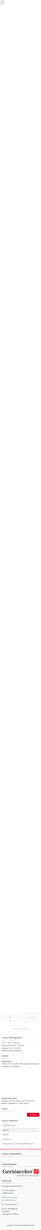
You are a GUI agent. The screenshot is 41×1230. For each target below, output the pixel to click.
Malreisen (5, 1134)
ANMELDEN (32, 1017)
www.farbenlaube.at (8, 1200)
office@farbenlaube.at (9, 1197)
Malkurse (5, 1130)
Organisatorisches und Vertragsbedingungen (17, 1144)
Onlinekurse (6, 1139)
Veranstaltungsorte (8, 1125)
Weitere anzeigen (20, 1029)
